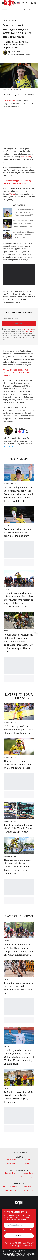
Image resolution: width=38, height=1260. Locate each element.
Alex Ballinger (16, 52)
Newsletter (31, 94)
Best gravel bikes (28, 1173)
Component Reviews (10, 1190)
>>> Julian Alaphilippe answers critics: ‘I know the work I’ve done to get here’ (18, 372)
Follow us (19, 94)
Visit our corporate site (26, 1251)
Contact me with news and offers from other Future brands (19, 1230)
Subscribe (25, 3)
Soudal (28, 157)
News (28, 54)
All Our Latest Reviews (10, 1186)
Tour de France (15, 20)
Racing (5, 20)
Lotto (22, 157)
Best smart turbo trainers (10, 1177)
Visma (12, 194)
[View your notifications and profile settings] (15, 3)
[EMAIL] (27, 431)
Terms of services (27, 329)
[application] (19, 272)
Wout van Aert (9, 101)
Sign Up (19, 1236)
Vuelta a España (11, 1163)
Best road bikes (10, 1173)
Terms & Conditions (17, 1245)
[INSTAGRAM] (20, 431)
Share (8, 94)
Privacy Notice (29, 331)
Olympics (27, 1163)
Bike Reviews (28, 1186)
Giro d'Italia (27, 1160)
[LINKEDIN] (24, 431)
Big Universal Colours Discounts (25, 10)
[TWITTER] (16, 431)
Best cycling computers (28, 1177)
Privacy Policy (26, 1243)
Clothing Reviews (28, 1190)
